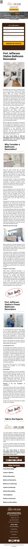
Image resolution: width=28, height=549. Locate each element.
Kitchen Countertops (9, 498)
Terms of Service (14, 531)
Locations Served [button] (14, 537)
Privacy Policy (14, 529)
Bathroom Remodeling (10, 502)
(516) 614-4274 (14, 7)
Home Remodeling (8, 469)
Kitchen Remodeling (9, 491)
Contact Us (14, 534)
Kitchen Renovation (9, 476)
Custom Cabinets (8, 472)
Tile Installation (7, 495)
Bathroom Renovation (9, 480)
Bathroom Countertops (10, 483)
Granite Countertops (9, 487)
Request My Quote (13, 43)
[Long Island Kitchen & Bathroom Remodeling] (14, 509)
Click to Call (14, 9)
